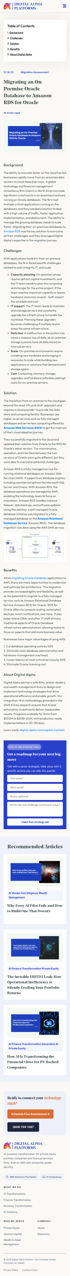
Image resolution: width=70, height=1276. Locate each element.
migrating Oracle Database (29, 578)
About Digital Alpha (21, 54)
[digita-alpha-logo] (23, 6)
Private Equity (50, 968)
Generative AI (50, 1043)
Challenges (16, 38)
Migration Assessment (35, 72)
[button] (30, 1114)
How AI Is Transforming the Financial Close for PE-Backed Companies (33, 1062)
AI (10, 893)
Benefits (15, 49)
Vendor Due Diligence (25, 893)
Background (16, 32)
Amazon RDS (12, 231)
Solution (14, 43)
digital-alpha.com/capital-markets (42, 730)
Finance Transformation (26, 968)
